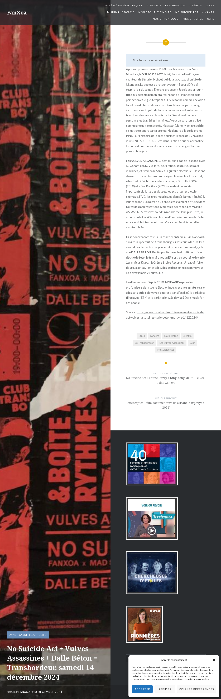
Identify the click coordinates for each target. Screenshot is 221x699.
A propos (154, 5)
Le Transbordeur (144, 342)
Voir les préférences (196, 689)
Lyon (192, 342)
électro (187, 335)
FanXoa (17, 12)
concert (154, 335)
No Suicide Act (165, 349)
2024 (142, 335)
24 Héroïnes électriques (124, 5)
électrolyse (37, 634)
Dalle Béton (171, 335)
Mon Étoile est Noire (154, 12)
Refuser (165, 689)
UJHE (210, 18)
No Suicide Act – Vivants (194, 12)
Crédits (196, 5)
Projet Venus (192, 18)
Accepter (142, 689)
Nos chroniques (165, 18)
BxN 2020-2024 (175, 5)
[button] (214, 660)
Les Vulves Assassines (172, 342)
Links (210, 5)
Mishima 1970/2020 (120, 12)
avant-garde (18, 634)
